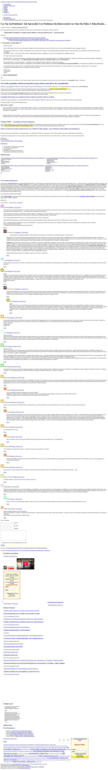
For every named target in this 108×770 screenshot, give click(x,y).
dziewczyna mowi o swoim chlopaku (48, 747)
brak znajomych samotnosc (43, 744)
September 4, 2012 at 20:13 (13, 260)
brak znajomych (6, 744)
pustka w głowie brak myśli (31, 759)
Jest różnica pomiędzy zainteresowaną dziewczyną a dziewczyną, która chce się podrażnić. (25, 37)
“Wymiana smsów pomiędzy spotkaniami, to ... (22, 731)
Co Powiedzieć (7, 4)
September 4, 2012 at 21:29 (13, 271)
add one (20, 202)
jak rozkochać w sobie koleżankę (23, 753)
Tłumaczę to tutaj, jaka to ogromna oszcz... (25, 736)
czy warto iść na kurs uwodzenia (39, 745)
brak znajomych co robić (24, 744)
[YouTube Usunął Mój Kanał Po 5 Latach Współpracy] (17, 627)
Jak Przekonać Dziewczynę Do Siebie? (13, 646)
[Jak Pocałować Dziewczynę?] (11, 652)
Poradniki (6, 9)
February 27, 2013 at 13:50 (17, 390)
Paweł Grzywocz (13, 180)
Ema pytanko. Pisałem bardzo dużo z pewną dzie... (22, 733)
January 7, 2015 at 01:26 (16, 499)
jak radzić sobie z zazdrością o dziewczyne (25, 751)
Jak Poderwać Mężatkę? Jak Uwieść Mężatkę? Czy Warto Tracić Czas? (21, 671)
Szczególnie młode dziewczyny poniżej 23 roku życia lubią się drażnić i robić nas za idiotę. (27, 39)
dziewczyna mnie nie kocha (37, 747)
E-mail (16, 525)
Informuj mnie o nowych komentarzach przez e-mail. (14, 542)
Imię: (7, 590)
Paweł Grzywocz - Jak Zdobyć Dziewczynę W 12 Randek (30, 766)
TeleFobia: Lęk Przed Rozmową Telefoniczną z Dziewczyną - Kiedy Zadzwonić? (23, 621)
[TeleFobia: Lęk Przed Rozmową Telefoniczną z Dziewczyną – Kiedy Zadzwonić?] (23, 619)
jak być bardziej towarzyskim (25, 749)
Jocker (5, 486)
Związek (6, 7)
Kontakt (5, 11)
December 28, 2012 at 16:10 (13, 332)
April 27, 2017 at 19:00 (16, 508)
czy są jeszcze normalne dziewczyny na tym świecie (24, 745)
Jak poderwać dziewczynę (24, 768)
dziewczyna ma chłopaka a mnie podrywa (11, 747)
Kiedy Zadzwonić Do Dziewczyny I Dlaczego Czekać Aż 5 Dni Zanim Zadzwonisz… (27, 548)
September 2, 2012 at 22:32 (14, 207)
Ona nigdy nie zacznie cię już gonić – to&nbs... (21, 732)
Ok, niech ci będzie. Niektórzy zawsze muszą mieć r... (21, 734)
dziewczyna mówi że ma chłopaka (61, 747)
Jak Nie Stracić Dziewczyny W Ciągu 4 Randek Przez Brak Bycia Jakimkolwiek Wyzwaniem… (28, 550)
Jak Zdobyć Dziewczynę (9, 5)
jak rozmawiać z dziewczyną (38, 753)
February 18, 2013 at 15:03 (14, 366)
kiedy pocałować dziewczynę (48, 756)
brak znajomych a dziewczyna (14, 744)
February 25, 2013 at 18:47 (18, 377)
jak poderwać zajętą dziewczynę (12, 751)
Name (16, 523)
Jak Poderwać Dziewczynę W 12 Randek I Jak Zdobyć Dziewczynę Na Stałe (19, 1)
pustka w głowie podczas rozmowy (42, 759)
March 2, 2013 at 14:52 (17, 446)
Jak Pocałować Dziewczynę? (11, 655)
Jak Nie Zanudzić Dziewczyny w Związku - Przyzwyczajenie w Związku (22, 613)
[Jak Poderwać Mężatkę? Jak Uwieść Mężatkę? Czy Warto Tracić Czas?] (21, 668)
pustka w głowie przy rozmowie (53, 759)
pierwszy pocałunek (10, 759)
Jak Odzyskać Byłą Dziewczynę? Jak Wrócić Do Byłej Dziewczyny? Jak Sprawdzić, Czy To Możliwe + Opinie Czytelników (34, 663)
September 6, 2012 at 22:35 (19, 301)
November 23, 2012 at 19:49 (15, 317)
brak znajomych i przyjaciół (33, 744)
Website (16, 528)
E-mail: (7, 586)
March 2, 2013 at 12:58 (16, 436)
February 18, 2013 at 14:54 (14, 346)
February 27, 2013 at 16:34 (18, 402)
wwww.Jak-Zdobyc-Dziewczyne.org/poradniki (12, 140)
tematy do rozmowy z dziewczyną (24, 761)
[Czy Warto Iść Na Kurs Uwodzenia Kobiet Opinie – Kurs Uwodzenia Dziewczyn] (23, 635)
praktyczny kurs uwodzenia (21, 759)
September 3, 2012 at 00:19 (21, 232)
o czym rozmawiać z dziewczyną (57, 758)
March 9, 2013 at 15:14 (18, 477)
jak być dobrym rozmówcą (39, 749)
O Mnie (5, 8)
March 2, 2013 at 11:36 (17, 427)
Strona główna (7, 17)
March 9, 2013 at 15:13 (17, 467)
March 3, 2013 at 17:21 (16, 456)
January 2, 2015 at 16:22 (13, 486)
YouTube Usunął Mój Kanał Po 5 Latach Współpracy (17, 630)
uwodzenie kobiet (39, 761)
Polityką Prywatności (13, 594)
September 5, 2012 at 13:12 (21, 289)
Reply (5, 227)
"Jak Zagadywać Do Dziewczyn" (55, 602)
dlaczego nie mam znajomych (62, 745)
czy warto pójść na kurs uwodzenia (51, 745)
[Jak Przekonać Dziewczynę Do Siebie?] (13, 643)
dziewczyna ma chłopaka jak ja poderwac (25, 747)
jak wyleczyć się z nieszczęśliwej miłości (55, 753)
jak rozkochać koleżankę (41, 751)
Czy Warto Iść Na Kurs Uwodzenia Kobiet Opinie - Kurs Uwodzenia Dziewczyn (23, 638)
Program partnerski (25, 765)
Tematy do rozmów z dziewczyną (20, 764)
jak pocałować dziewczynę (57, 749)
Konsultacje (6, 12)
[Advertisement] (90, 91)
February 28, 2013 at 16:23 (17, 412)
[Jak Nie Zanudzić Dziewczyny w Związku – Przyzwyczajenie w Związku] (21, 610)
